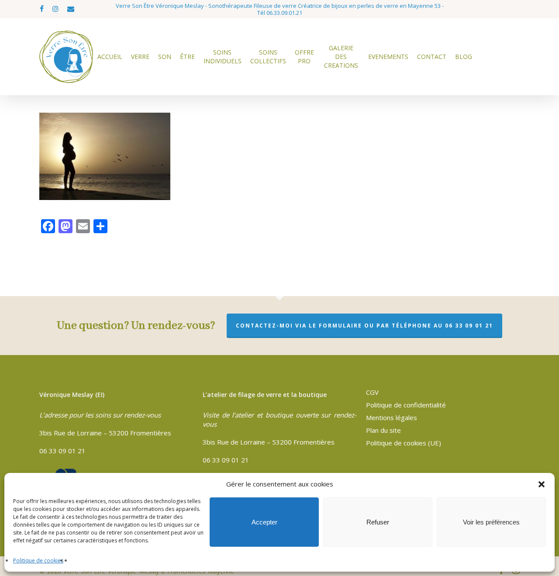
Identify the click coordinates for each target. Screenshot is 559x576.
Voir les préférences (491, 522)
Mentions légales (391, 417)
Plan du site (383, 430)
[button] (541, 484)
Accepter (264, 522)
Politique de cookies (38, 560)
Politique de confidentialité (406, 404)
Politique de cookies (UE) (403, 442)
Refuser (377, 522)
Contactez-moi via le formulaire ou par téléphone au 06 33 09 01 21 (364, 325)
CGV (372, 392)
